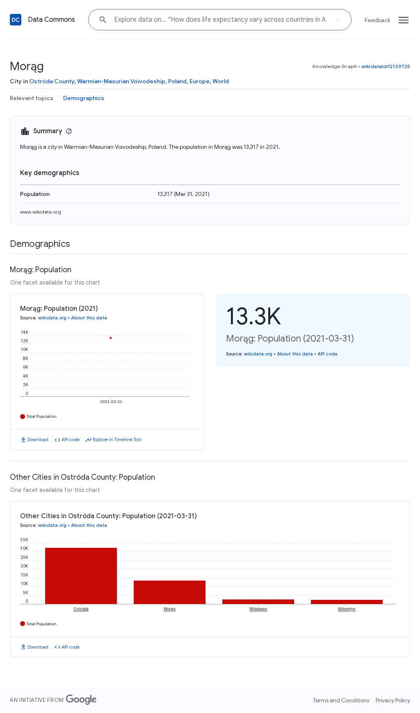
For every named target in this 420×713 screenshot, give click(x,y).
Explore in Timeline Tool (117, 439)
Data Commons (51, 20)
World (220, 81)
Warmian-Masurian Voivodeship (121, 81)
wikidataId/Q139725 (385, 66)
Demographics (83, 98)
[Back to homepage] (15, 19)
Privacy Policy (393, 700)
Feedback (377, 20)
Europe (199, 81)
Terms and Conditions (341, 700)
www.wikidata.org (40, 212)
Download (37, 439)
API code (71, 439)
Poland (177, 81)
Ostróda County (51, 81)
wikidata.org (52, 318)
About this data (89, 318)
